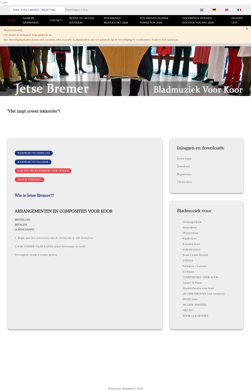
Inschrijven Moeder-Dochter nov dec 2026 (198, 20)
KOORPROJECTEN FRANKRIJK (33, 162)
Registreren (184, 174)
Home (11, 20)
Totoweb (127, 388)
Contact (56, 20)
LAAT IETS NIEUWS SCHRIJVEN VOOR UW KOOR (43, 171)
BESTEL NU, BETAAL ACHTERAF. (81, 20)
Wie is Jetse (25, 195)
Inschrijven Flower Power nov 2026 (154, 20)
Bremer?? (45, 195)
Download (183, 166)
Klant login (184, 158)
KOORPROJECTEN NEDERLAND (34, 153)
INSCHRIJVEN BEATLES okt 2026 (116, 20)
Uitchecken (184, 182)
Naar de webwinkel (31, 20)
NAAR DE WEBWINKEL (29, 179)
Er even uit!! (237, 20)
